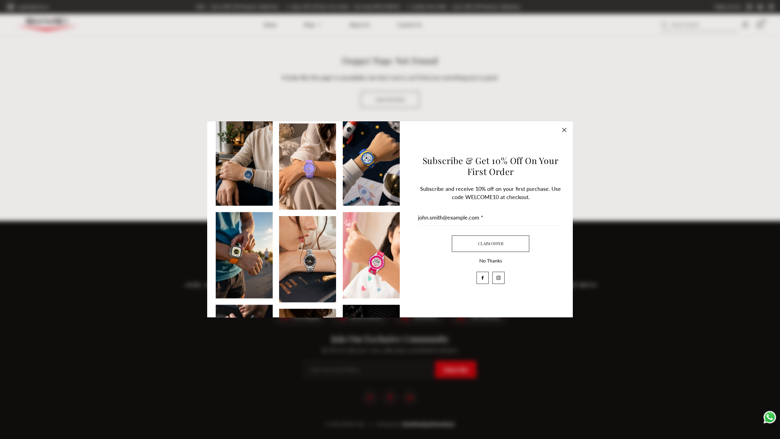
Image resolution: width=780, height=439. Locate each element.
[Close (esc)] (564, 130)
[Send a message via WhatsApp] (769, 416)
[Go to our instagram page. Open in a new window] (498, 278)
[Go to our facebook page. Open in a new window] (483, 278)
